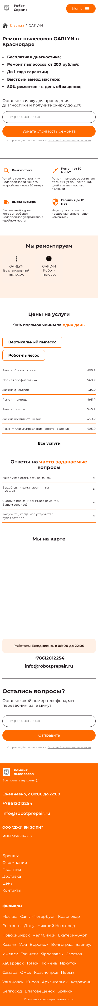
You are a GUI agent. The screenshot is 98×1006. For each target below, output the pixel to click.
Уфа (23, 944)
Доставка (11, 876)
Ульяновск (12, 982)
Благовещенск (39, 991)
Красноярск (46, 972)
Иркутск (68, 963)
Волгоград (61, 944)
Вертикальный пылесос (32, 342)
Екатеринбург (72, 935)
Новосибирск (16, 935)
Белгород (12, 991)
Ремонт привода (15, 399)
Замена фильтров (15, 390)
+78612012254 (49, 658)
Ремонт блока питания (19, 370)
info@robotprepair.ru (49, 666)
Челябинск (44, 935)
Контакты (11, 890)
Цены (8, 883)
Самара (9, 972)
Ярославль (52, 954)
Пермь (67, 972)
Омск (25, 972)
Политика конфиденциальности (49, 999)
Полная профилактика (19, 380)
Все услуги (49, 443)
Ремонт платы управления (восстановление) (36, 428)
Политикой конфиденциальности (69, 140)
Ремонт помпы (13, 409)
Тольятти (29, 954)
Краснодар (69, 916)
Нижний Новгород (56, 925)
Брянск (64, 991)
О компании (14, 862)
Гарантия (11, 869)
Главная (17, 25)
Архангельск (55, 982)
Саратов (74, 954)
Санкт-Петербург (37, 916)
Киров (32, 982)
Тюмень (49, 963)
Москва (9, 916)
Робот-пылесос (23, 355)
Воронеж (39, 944)
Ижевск (10, 954)
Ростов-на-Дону (18, 925)
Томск (32, 963)
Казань (9, 944)
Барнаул (84, 944)
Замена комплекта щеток (21, 419)
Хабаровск (13, 963)
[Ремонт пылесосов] (6, 772)
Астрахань (80, 982)
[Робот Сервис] (6, 8)
